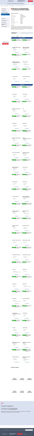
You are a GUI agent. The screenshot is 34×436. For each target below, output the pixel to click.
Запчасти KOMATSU (4, 20)
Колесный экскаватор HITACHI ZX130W (29, 392)
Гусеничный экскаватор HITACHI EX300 (22, 392)
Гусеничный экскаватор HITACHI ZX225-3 (22, 379)
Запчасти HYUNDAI (4, 26)
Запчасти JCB (3, 18)
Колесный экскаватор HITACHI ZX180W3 (14, 379)
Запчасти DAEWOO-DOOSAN (4, 24)
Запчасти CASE (4, 10)
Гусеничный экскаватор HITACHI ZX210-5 (14, 392)
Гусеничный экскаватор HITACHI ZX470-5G (29, 379)
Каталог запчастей (11, 3)
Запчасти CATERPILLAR (5, 12)
